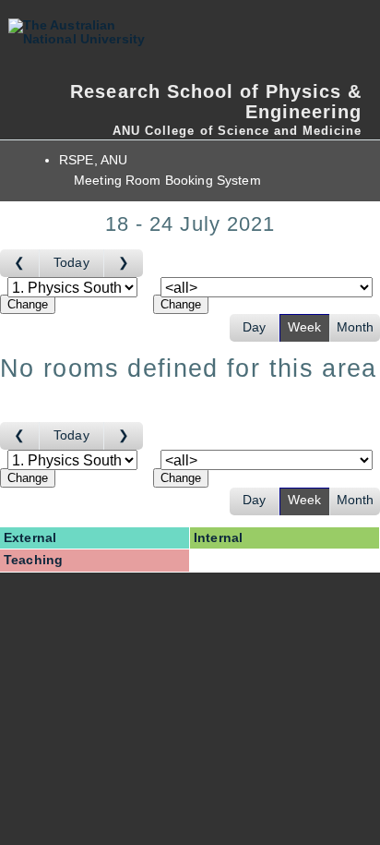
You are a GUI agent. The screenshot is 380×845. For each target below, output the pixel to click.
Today (71, 263)
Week (305, 327)
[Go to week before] (20, 263)
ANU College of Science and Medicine (237, 131)
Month (355, 327)
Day (254, 327)
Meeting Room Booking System (167, 180)
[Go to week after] (123, 263)
